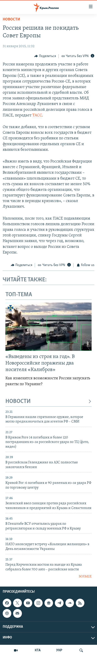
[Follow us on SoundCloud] (69, 603)
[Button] (45, 56)
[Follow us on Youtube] (28, 603)
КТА (38, 650)
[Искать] (81, 650)
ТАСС (37, 115)
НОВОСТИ (18, 401)
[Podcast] (7, 613)
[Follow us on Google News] (48, 603)
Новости (11, 20)
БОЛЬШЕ (85, 576)
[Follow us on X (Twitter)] (17, 603)
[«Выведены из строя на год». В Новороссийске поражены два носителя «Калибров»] (48, 326)
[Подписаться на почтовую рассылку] (17, 613)
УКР (59, 650)
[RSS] (80, 603)
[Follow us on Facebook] (7, 603)
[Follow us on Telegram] (59, 603)
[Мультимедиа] (16, 650)
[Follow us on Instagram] (38, 603)
